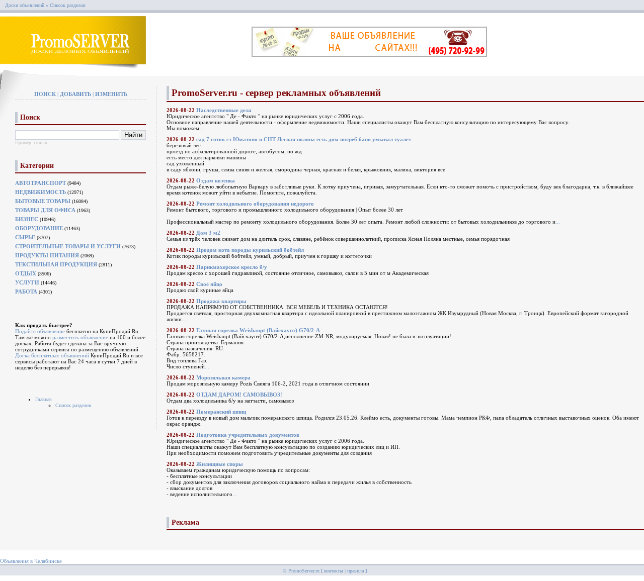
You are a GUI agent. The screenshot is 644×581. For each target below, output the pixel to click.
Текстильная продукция (56, 264)
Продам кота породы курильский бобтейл (250, 250)
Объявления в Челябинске (31, 561)
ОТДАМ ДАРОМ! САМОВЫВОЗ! (239, 395)
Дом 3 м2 (208, 233)
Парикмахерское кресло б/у (231, 267)
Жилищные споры (219, 464)
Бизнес (26, 219)
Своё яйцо (209, 284)
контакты (333, 570)
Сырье (25, 237)
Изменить (111, 94)
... (201, 128)
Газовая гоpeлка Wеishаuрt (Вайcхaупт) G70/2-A (258, 330)
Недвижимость (40, 192)
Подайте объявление (40, 331)
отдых (40, 142)
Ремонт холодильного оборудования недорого (255, 204)
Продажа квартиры (221, 301)
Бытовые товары (42, 201)
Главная (43, 399)
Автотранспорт (40, 183)
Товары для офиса (45, 210)
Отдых (25, 273)
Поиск (45, 94)
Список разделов (73, 405)
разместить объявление (80, 337)
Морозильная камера (223, 377)
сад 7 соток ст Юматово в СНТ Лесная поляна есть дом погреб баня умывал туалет (303, 139)
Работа (26, 291)
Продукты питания (47, 255)
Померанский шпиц (221, 412)
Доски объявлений (24, 5)
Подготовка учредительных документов (247, 435)
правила (355, 570)
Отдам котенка (215, 180)
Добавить (75, 94)
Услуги (27, 282)
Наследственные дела (224, 110)
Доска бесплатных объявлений (52, 355)
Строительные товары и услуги (68, 246)
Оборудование (39, 228)
